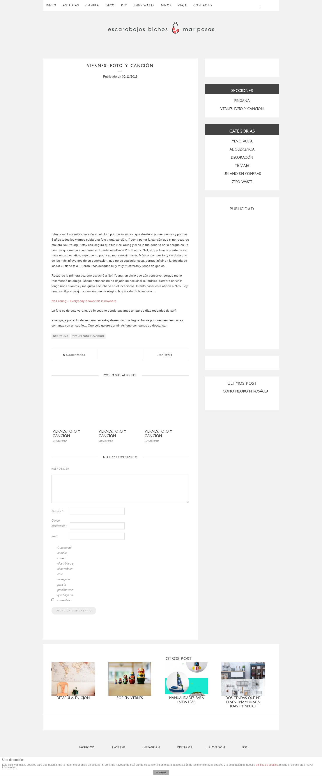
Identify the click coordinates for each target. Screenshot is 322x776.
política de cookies (267, 764)
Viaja (182, 5)
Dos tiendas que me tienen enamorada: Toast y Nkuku (242, 702)
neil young (60, 336)
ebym (168, 355)
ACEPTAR (161, 772)
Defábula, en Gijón (73, 698)
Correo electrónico (59, 523)
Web (54, 536)
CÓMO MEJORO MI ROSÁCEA (246, 391)
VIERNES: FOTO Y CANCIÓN (242, 109)
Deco (110, 5)
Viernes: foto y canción (66, 433)
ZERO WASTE (144, 5)
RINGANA (242, 101)
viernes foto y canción (88, 336)
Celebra (92, 5)
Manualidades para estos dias (186, 700)
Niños (166, 5)
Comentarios (74, 355)
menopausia (242, 141)
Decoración (242, 157)
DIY (124, 5)
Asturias (71, 5)
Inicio (51, 5)
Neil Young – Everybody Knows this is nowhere (83, 301)
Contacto (202, 5)
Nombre (57, 511)
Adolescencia (242, 149)
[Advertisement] (242, 278)
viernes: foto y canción (112, 433)
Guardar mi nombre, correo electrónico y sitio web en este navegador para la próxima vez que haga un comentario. (65, 574)
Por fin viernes (130, 698)
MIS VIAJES (242, 165)
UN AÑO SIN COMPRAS (242, 174)
